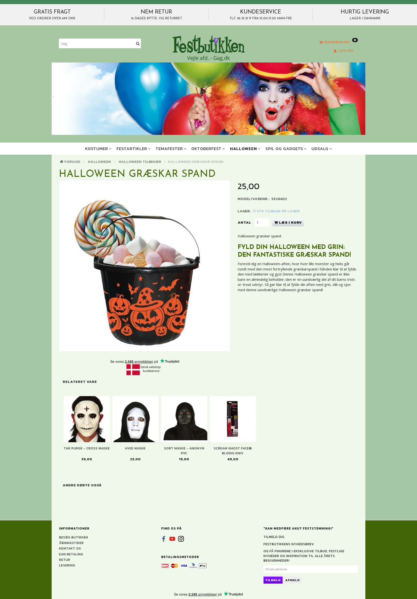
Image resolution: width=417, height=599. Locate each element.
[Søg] (138, 43)
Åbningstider (71, 542)
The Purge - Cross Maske (87, 448)
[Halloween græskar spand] (144, 265)
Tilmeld (273, 580)
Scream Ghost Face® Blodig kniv (233, 450)
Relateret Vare (80, 381)
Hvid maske (135, 448)
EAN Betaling (71, 554)
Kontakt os (70, 548)
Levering (67, 565)
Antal (245, 222)
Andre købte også (82, 485)
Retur (64, 559)
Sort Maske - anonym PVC (184, 450)
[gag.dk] (208, 47)
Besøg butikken (73, 537)
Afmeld (292, 580)
